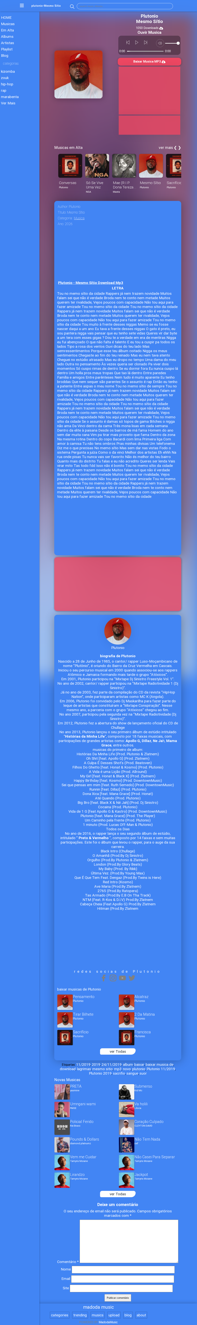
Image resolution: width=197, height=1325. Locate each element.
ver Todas (118, 1051)
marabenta (10, 97)
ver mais (166, 147)
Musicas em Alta (68, 147)
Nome (66, 1269)
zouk (5, 78)
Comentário (68, 1262)
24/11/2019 (112, 1064)
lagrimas (84, 1069)
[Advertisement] (19, 220)
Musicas (8, 24)
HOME (6, 17)
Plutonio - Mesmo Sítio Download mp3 (90, 283)
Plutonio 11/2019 (161, 1069)
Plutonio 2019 (100, 1073)
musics (98, 1315)
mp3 (118, 1069)
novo (127, 1069)
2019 (96, 1064)
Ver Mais (8, 103)
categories (59, 1315)
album (128, 1064)
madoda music (98, 1307)
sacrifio (119, 1073)
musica (79, 218)
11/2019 (83, 1064)
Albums (7, 36)
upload (114, 1315)
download (68, 1069)
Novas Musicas (67, 1079)
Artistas (7, 43)
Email (65, 1278)
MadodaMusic (108, 1322)
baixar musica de (159, 1064)
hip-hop (7, 84)
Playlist (7, 49)
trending (80, 1315)
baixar (139, 1064)
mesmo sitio (102, 1069)
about (141, 1315)
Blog (4, 55)
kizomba (8, 71)
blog (128, 1315)
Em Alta (7, 30)
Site (66, 1288)
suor (143, 1073)
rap (3, 90)
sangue (132, 1073)
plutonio (138, 1069)
